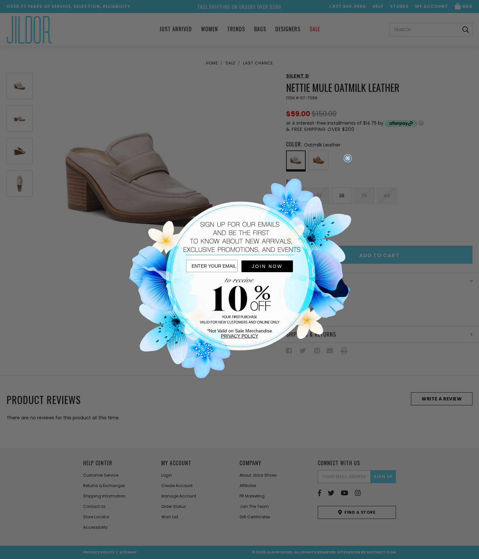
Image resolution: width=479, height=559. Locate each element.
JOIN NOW (267, 266)
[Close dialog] (347, 158)
